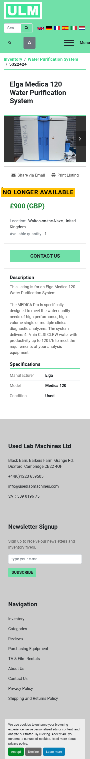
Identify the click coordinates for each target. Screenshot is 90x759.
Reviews (15, 638)
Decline (33, 752)
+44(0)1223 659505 (26, 476)
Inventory (16, 619)
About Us (16, 668)
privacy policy (17, 743)
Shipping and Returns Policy (33, 698)
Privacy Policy (20, 688)
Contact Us (45, 256)
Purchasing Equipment (28, 648)
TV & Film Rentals (24, 658)
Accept (16, 752)
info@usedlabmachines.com (33, 486)
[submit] (26, 28)
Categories (17, 628)
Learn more (54, 752)
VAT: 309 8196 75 (24, 496)
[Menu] (69, 43)
